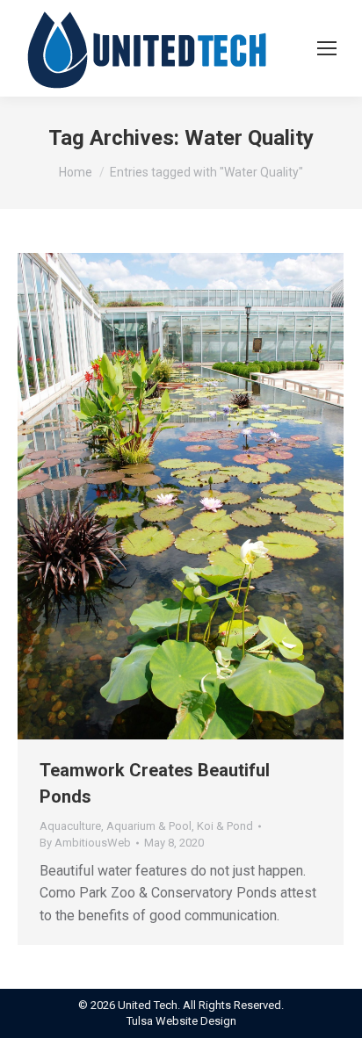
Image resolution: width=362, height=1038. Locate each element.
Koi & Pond (225, 826)
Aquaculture (70, 826)
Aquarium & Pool (149, 826)
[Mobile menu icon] (326, 48)
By (85, 842)
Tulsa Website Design (181, 1020)
